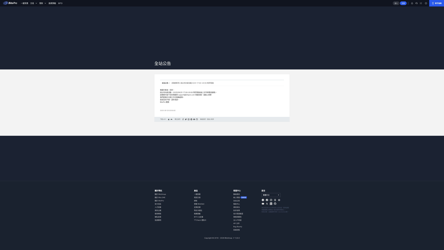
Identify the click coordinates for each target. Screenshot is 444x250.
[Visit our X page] (267, 204)
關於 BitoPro (159, 201)
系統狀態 (236, 230)
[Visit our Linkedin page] (271, 204)
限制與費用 (237, 217)
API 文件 (236, 223)
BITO (60, 3)
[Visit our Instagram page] (271, 200)
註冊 (403, 3)
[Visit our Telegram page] (263, 200)
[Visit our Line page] (279, 200)
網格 (195, 201)
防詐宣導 (236, 210)
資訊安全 (236, 207)
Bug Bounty (237, 227)
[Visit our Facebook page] (267, 200)
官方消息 (158, 204)
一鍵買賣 (24, 3)
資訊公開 (158, 210)
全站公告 (236, 201)
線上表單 (208, 95)
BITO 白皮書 (198, 217)
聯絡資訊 (236, 194)
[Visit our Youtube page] (263, 204)
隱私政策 (158, 217)
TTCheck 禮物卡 (200, 220)
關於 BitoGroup (160, 194)
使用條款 (158, 214)
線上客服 (236, 197)
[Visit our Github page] (275, 204)
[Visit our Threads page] (275, 200)
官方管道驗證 (238, 214)
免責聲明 (158, 220)
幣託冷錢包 (198, 210)
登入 (396, 3)
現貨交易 (197, 197)
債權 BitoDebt (199, 204)
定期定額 (197, 207)
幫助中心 (236, 204)
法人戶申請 (237, 220)
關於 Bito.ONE (160, 197)
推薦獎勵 (52, 3)
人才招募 (158, 207)
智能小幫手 (210, 119)
